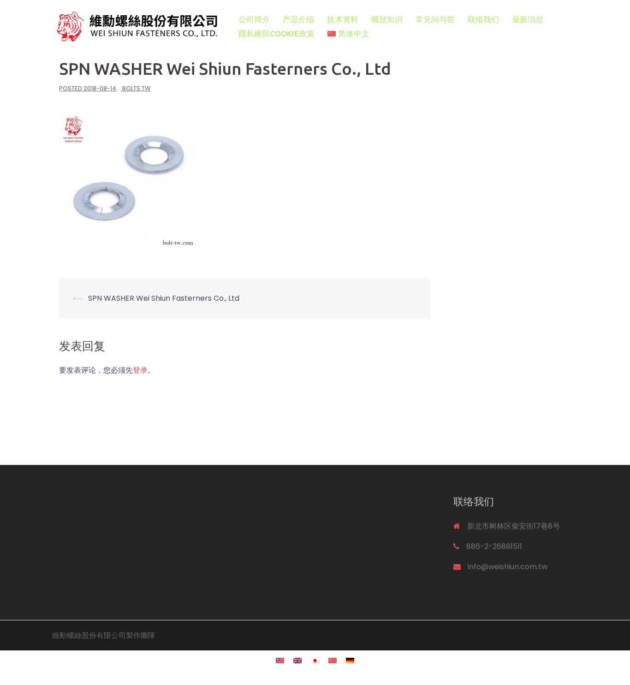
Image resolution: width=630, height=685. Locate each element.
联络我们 (483, 19)
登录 (140, 370)
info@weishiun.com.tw (507, 566)
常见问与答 (435, 19)
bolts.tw (136, 88)
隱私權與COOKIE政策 (276, 33)
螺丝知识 (387, 19)
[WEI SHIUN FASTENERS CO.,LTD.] (135, 26)
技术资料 (342, 19)
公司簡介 (254, 19)
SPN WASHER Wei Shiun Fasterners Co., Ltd (163, 298)
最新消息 (527, 19)
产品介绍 (298, 19)
